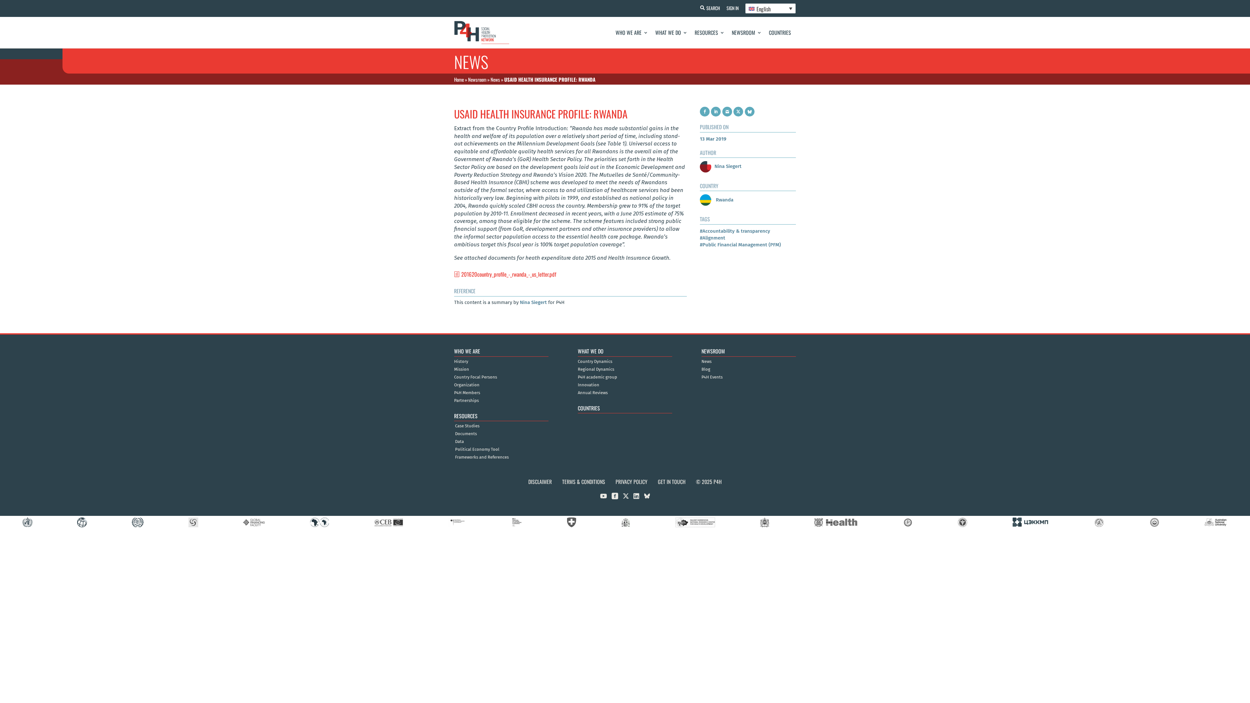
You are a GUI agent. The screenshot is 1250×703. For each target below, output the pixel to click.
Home (459, 79)
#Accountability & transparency (735, 231)
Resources (706, 32)
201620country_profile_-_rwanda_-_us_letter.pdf (508, 274)
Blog (705, 369)
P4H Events (712, 377)
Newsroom (743, 32)
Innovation (588, 385)
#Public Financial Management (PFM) (740, 245)
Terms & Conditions (583, 482)
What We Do (668, 32)
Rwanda (724, 200)
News (495, 79)
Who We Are (629, 32)
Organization (466, 385)
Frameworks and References (482, 457)
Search (713, 8)
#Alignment (712, 238)
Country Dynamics (595, 361)
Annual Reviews (593, 393)
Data (459, 441)
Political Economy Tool (477, 449)
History (461, 361)
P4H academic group (597, 377)
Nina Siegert (533, 302)
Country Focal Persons (475, 377)
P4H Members (467, 393)
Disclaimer (540, 482)
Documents (466, 434)
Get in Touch (672, 482)
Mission (461, 369)
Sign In (733, 8)
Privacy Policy (631, 482)
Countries (780, 32)
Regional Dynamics (596, 369)
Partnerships (466, 400)
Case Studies (467, 426)
